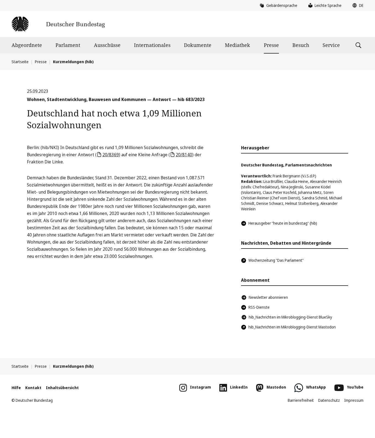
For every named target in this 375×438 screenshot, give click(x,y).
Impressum (353, 400)
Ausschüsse (107, 45)
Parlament (67, 45)
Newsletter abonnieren (268, 297)
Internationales (152, 45)
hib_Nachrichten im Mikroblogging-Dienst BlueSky (290, 317)
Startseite (20, 61)
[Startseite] (58, 24)
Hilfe (16, 387)
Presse (271, 45)
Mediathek (237, 45)
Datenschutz (329, 400)
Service (331, 45)
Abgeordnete (27, 45)
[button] (356, 5)
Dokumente (197, 45)
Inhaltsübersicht (62, 387)
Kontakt (33, 387)
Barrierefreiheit (301, 400)
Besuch (300, 45)
